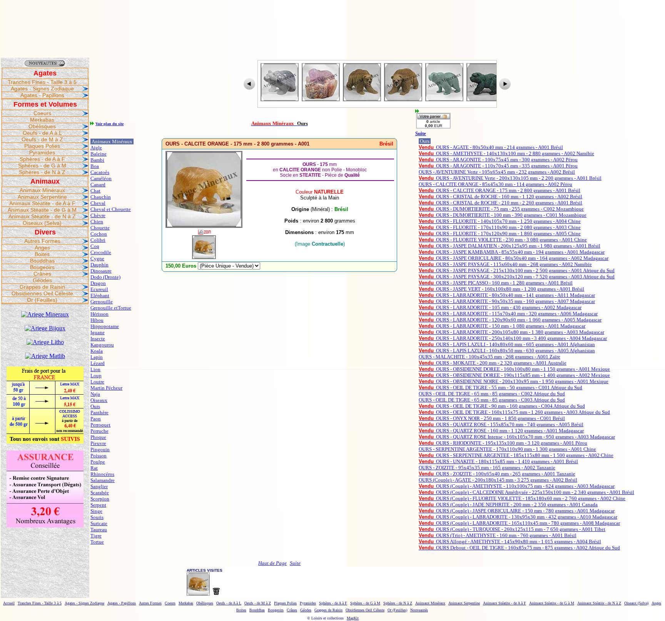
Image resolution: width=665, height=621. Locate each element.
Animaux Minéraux (42, 190)
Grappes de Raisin (42, 287)
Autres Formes (42, 241)
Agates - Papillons (42, 95)
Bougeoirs (42, 267)
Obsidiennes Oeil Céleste (42, 293)
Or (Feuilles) (42, 300)
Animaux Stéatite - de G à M (42, 210)
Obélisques (42, 126)
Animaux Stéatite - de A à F (42, 203)
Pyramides (42, 152)
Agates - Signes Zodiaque (42, 88)
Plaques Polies (42, 146)
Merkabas (42, 120)
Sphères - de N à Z (42, 172)
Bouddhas (42, 261)
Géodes (42, 280)
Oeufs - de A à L (42, 133)
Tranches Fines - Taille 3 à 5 (42, 82)
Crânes (42, 274)
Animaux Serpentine (42, 197)
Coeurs (42, 113)
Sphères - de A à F (42, 159)
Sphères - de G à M (42, 165)
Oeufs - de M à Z (42, 139)
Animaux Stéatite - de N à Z (42, 216)
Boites (42, 254)
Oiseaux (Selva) (42, 223)
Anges (42, 247)
